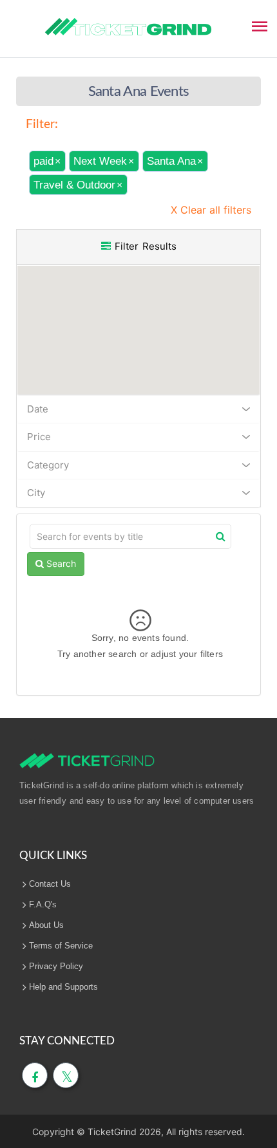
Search (60, 563)
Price (39, 436)
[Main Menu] (259, 25)
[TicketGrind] (128, 27)
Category (48, 465)
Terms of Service (61, 945)
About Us (46, 925)
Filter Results (144, 246)
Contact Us (50, 884)
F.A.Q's (43, 904)
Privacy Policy (56, 966)
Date (37, 409)
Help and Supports (63, 987)
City (36, 492)
